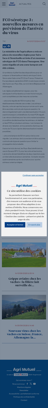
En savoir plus (34, 225)
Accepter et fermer (15, 225)
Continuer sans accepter (33, 175)
